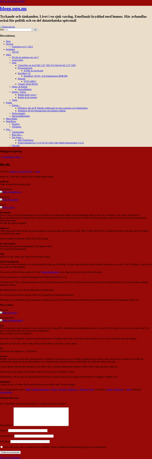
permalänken (6, 392)
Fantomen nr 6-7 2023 (22, 46)
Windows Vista (86, 389)
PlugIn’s (16, 124)
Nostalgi (62, 389)
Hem (8, 41)
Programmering (25, 68)
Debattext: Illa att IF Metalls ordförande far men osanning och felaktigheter (53, 108)
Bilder (28, 389)
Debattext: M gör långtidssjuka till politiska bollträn (42, 110)
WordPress (11, 121)
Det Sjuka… (18, 137)
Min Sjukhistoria (25, 140)
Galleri (54, 389)
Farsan (109, 389)
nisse (37, 171)
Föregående (7, 157)
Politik (9, 102)
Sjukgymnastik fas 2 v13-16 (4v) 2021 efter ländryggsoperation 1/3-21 (51, 142)
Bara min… (17, 134)
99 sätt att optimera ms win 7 (25, 57)
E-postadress (7, 436)
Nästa (19, 157)
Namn (4, 430)
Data (14, 62)
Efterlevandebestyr (41, 389)
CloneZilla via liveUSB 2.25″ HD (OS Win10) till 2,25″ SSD (47, 65)
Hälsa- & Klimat (19, 86)
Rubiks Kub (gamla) (27, 97)
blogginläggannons (50, 272)
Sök (2, 29)
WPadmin (16, 126)
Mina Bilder (11, 118)
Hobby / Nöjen (19, 92)
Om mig (16, 145)
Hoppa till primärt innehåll (12, 1)
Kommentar (6, 425)
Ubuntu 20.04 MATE (28, 84)
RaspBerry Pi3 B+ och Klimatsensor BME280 (45, 76)
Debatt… (16, 105)
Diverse (9, 44)
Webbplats (5, 441)
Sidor (8, 54)
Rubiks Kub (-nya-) (27, 94)
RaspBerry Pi (24, 73)
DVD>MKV (30, 81)
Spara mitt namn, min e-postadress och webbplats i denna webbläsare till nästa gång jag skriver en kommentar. (55, 447)
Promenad (118, 389)
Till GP (15, 52)
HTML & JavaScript (33, 70)
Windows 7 (73, 389)
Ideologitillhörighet (21, 116)
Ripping (21, 78)
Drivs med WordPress (10, 457)
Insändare (10, 49)
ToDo (14, 100)
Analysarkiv (17, 60)
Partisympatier (18, 113)
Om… (9, 129)
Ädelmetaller (18, 132)
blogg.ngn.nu (13, 8)
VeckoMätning (25, 89)
